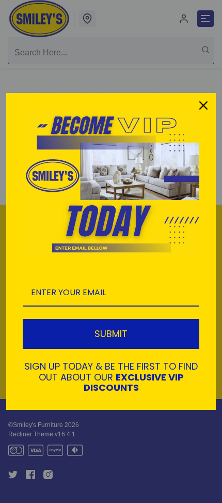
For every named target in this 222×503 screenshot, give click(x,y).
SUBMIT (111, 333)
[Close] (203, 105)
